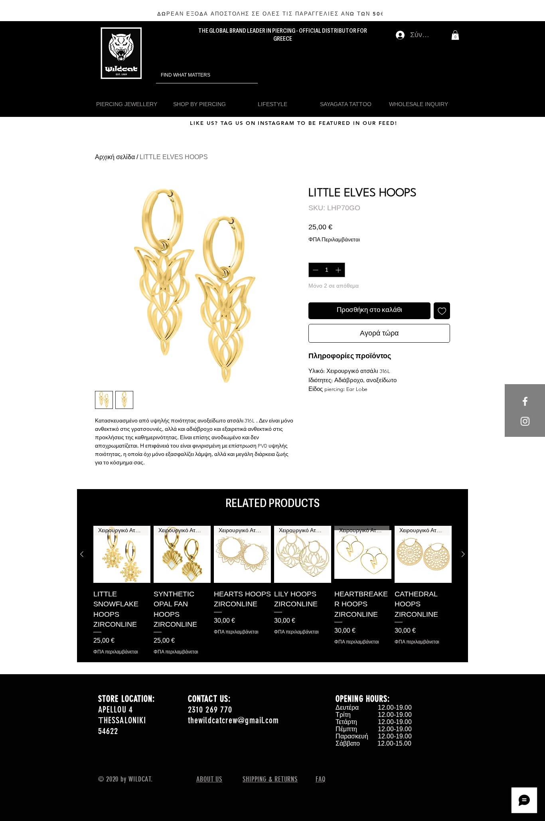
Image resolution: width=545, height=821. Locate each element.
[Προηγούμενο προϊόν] (82, 554)
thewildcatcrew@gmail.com (233, 720)
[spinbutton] (327, 270)
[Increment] (339, 270)
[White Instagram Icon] (525, 421)
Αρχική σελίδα (115, 157)
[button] (455, 35)
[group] (272, 590)
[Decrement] (315, 270)
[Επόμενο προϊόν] (463, 554)
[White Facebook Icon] (525, 401)
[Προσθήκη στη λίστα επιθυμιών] (442, 310)
